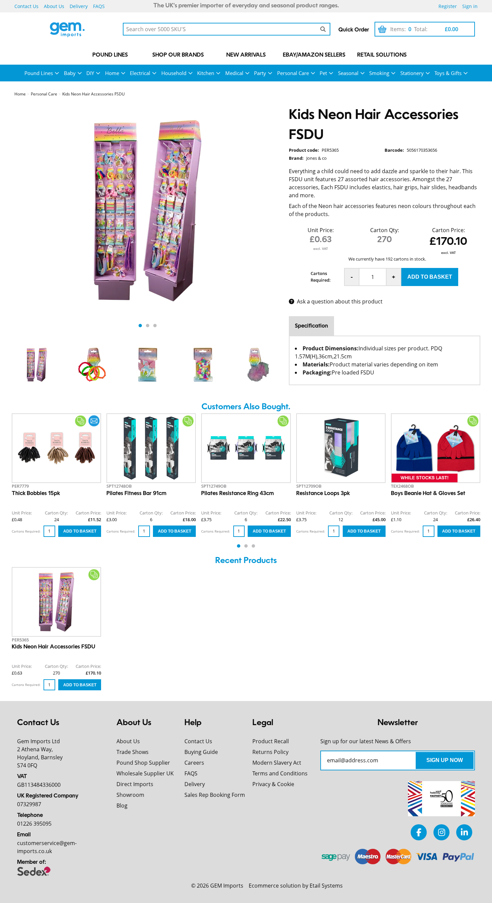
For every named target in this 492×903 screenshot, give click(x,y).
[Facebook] (419, 832)
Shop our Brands (178, 55)
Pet (323, 73)
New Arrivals (246, 55)
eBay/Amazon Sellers (314, 55)
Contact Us (26, 6)
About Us (54, 6)
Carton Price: (448, 230)
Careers (194, 762)
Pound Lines (110, 55)
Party (260, 73)
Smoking (379, 73)
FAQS (99, 6)
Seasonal (348, 73)
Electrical (140, 73)
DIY (90, 73)
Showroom (130, 794)
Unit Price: (321, 230)
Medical (234, 73)
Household (173, 73)
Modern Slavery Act (276, 762)
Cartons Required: (321, 276)
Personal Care (293, 73)
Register (447, 6)
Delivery (79, 6)
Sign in (470, 6)
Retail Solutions (382, 55)
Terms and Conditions (280, 773)
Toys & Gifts (448, 73)
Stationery (412, 73)
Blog (122, 805)
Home (112, 73)
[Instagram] (441, 832)
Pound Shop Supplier (143, 762)
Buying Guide (201, 752)
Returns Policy (270, 752)
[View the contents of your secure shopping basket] (382, 29)
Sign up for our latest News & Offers (365, 741)
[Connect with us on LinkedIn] (464, 832)
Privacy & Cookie (273, 784)
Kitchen (205, 73)
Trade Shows (132, 752)
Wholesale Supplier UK (145, 773)
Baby (70, 73)
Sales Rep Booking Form (214, 794)
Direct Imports (134, 784)
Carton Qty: (384, 230)
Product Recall (270, 741)
